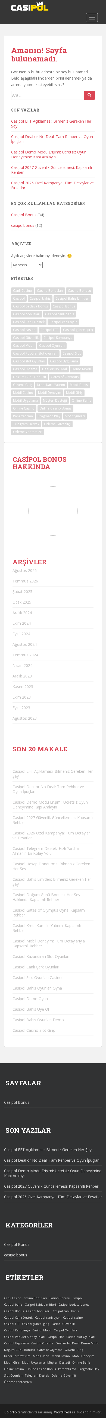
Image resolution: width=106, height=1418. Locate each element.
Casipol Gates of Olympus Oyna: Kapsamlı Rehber (49, 913)
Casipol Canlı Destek (29, 322)
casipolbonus (22, 225)
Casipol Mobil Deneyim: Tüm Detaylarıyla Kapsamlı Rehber (49, 943)
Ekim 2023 (22, 697)
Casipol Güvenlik (26, 337)
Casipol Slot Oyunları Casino (37, 977)
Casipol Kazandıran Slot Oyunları (41, 956)
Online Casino (24, 408)
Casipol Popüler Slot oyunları (35, 353)
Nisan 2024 (22, 665)
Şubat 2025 (22, 591)
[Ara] (89, 95)
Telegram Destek (26, 424)
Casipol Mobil (23, 345)
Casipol (19, 298)
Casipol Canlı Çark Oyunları (36, 967)
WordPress (62, 1412)
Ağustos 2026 (25, 570)
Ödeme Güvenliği (57, 424)
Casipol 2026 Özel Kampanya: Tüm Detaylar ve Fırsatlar (52, 185)
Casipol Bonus (23, 214)
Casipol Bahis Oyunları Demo (38, 1019)
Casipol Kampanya (57, 337)
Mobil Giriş (74, 392)
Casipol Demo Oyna (30, 998)
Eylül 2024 (21, 633)
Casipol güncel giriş (78, 330)
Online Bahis (81, 400)
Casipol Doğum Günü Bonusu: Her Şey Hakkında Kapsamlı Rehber (46, 897)
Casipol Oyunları (52, 345)
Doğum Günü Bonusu (29, 377)
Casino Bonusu (79, 290)
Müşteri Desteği (55, 400)
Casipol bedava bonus (30, 306)
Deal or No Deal (54, 369)
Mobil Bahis (79, 384)
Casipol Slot (72, 353)
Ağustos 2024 (25, 644)
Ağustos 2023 (25, 718)
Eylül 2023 (21, 707)
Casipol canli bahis (59, 314)
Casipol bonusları (26, 314)
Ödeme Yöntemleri (27, 432)
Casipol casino (24, 330)
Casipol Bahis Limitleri (72, 298)
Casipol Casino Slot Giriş (34, 1030)
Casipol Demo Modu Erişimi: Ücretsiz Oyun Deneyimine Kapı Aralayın (48, 154)
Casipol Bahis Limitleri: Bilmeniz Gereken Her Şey (52, 882)
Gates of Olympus (65, 377)
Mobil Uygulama (25, 400)
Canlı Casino (22, 290)
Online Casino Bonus (55, 408)
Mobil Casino (23, 392)
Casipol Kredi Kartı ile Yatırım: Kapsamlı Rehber (47, 928)
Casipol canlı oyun (63, 322)
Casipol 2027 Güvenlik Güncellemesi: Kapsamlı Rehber (51, 170)
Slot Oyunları (75, 416)
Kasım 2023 (23, 686)
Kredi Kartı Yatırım (51, 384)
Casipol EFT (49, 330)
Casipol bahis (40, 298)
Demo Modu (81, 369)
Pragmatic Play (49, 416)
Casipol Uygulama (64, 361)
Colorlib (10, 1412)
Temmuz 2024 (25, 654)
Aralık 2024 (22, 612)
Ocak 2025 (22, 602)
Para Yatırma (23, 416)
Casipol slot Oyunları (29, 361)
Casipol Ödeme (25, 369)
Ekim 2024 (22, 623)
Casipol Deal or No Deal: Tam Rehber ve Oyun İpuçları (52, 139)
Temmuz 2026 (25, 581)
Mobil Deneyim (49, 392)
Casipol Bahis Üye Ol (31, 1009)
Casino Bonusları (50, 290)
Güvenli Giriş (22, 384)
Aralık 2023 (22, 676)
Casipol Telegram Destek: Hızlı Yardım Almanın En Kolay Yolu (46, 851)
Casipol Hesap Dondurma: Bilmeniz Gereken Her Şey (51, 866)
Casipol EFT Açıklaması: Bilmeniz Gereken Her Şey (51, 124)
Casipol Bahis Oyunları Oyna (37, 988)
